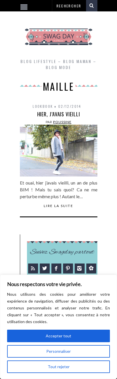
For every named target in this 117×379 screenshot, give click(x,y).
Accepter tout (58, 335)
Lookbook (43, 106)
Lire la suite (58, 206)
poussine (62, 122)
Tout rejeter (59, 366)
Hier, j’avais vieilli (58, 114)
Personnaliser (58, 351)
